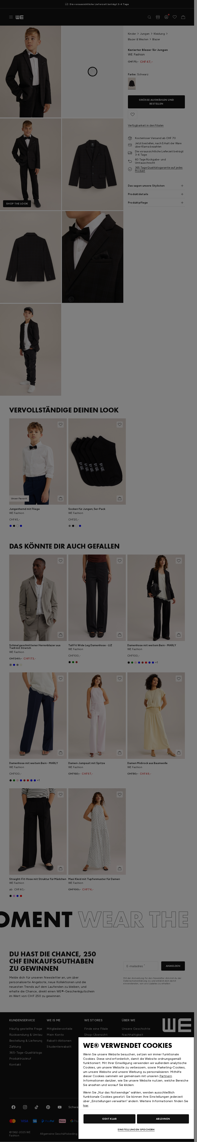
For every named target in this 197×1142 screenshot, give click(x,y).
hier (85, 1105)
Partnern (165, 1076)
